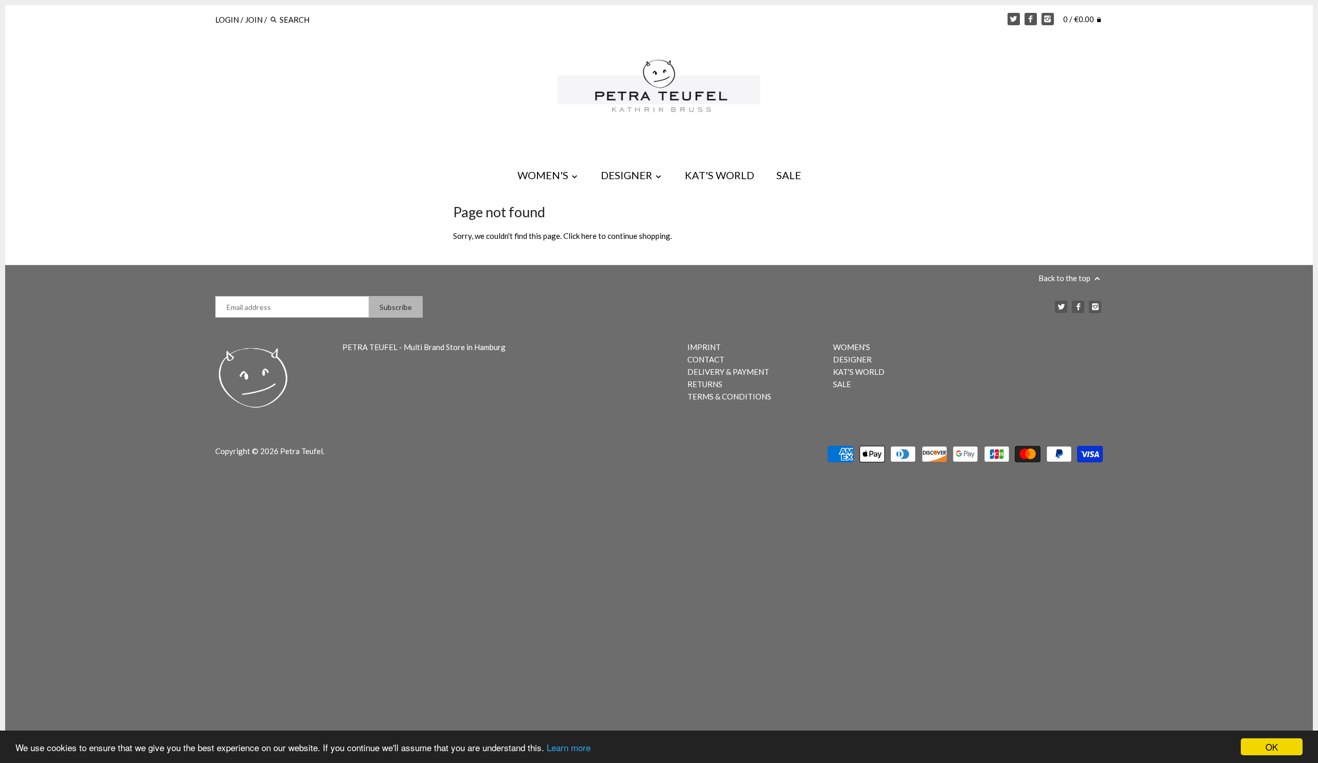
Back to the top (1065, 278)
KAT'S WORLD (719, 175)
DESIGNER (627, 175)
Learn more (569, 747)
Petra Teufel (301, 451)
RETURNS (704, 384)
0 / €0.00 (1079, 19)
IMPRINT (704, 347)
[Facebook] (1031, 19)
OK (1271, 746)
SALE (788, 175)
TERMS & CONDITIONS (729, 396)
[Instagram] (1048, 19)
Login (227, 19)
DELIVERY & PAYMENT (728, 371)
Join (254, 19)
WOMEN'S (543, 175)
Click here (580, 235)
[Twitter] (1014, 19)
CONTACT (705, 359)
